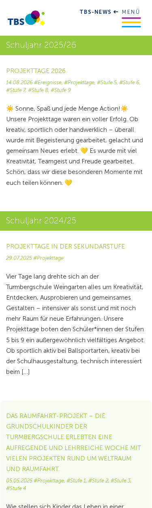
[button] (131, 22)
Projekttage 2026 (36, 71)
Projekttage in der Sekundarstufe (65, 246)
